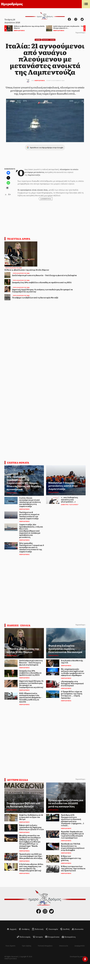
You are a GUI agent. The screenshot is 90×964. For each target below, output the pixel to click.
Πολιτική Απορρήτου (45, 946)
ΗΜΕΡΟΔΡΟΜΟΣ (39, 80)
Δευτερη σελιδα (17, 779)
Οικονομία (53, 929)
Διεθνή (66, 929)
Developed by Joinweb (78, 956)
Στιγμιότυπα (53, 937)
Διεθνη (38, 40)
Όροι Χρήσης (26, 946)
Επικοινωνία (63, 946)
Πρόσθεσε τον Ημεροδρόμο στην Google (46, 147)
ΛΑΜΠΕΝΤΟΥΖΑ (45, 199)
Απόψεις (25, 929)
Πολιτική (38, 929)
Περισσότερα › (80, 33)
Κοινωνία (78, 929)
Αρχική (12, 929)
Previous (5, 29)
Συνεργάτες (70, 937)
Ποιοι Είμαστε (10, 946)
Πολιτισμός (24, 937)
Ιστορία (39, 937)
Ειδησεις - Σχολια (49, 40)
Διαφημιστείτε (80, 946)
